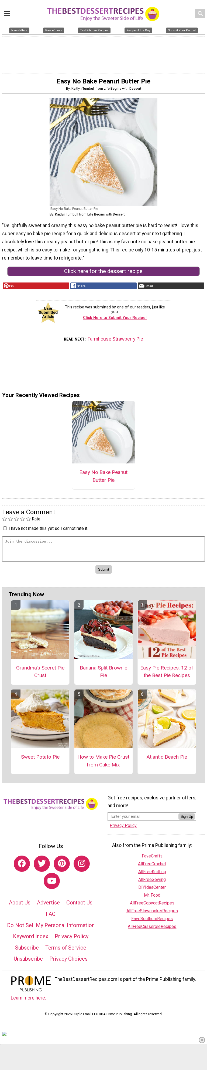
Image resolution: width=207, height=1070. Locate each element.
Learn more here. (28, 998)
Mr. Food (152, 895)
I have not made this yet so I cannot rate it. (48, 528)
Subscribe (27, 947)
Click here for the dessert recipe (103, 271)
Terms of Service (65, 947)
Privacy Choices (68, 958)
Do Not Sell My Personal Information (51, 925)
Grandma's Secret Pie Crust (40, 672)
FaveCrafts (152, 856)
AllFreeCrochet (152, 863)
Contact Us (79, 902)
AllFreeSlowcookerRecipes (152, 910)
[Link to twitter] (42, 864)
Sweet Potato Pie (40, 757)
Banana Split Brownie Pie (103, 672)
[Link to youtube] (52, 881)
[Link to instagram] (82, 864)
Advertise (48, 902)
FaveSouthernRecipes (152, 918)
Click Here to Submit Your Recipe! (115, 317)
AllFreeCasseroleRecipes (152, 926)
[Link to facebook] (22, 864)
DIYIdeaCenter (152, 887)
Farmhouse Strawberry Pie (115, 339)
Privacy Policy (71, 936)
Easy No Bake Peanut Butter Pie (103, 476)
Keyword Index (30, 936)
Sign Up (187, 817)
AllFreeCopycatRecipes (152, 903)
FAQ (51, 914)
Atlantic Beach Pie (166, 757)
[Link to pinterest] (62, 864)
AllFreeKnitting (152, 871)
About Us (19, 902)
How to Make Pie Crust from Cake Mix (103, 761)
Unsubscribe (28, 958)
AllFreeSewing (152, 879)
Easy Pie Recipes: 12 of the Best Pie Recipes (166, 672)
